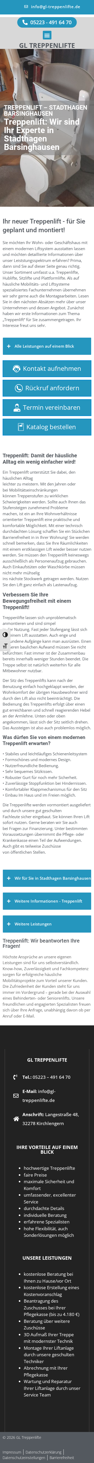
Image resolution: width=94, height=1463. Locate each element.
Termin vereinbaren (51, 407)
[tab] (47, 346)
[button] (47, 35)
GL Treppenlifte (47, 45)
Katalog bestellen (51, 426)
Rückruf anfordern (52, 387)
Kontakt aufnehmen (52, 368)
